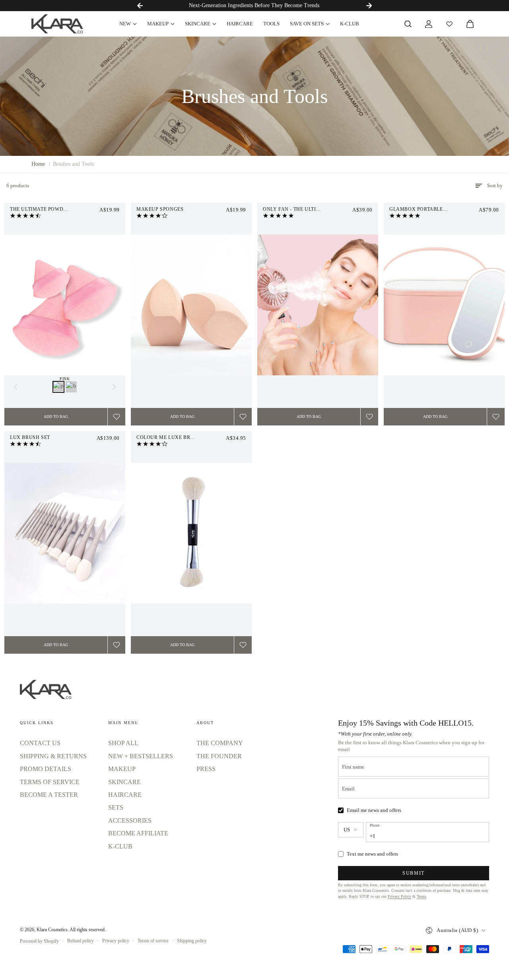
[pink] (58, 386)
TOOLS (271, 24)
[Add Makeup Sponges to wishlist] (243, 416)
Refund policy (80, 941)
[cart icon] (470, 23)
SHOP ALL (123, 743)
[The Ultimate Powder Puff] (64, 305)
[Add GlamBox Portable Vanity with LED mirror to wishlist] (496, 416)
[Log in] (428, 23)
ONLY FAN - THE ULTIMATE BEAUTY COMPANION (318, 209)
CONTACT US (40, 743)
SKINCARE (197, 24)
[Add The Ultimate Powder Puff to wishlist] (116, 416)
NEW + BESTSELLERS (140, 756)
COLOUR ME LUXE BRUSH (168, 437)
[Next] (369, 5)
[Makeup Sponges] (191, 305)
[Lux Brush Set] (64, 533)
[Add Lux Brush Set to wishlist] (116, 645)
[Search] (408, 23)
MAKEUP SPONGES (159, 209)
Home (38, 164)
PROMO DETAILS (45, 768)
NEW (125, 24)
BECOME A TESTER (49, 794)
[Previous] (140, 5)
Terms (421, 896)
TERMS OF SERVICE (50, 782)
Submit (413, 873)
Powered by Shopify (39, 941)
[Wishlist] (449, 23)
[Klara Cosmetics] (57, 24)
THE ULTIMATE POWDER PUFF (47, 209)
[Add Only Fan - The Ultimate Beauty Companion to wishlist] (369, 416)
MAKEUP (158, 24)
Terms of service (153, 941)
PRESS (206, 768)
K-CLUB (349, 24)
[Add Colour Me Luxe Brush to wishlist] (243, 645)
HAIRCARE (240, 24)
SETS (115, 807)
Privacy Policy (399, 896)
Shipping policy (192, 941)
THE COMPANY (219, 743)
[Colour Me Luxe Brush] (191, 533)
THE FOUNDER (219, 756)
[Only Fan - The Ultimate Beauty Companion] (317, 305)
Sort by (495, 185)
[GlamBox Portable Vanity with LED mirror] (444, 305)
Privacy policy (115, 941)
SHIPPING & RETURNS (53, 756)
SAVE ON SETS (307, 24)
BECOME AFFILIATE (138, 833)
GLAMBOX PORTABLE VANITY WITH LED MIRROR (444, 209)
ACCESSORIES (130, 820)
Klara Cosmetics (52, 929)
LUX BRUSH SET (30, 437)
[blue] (71, 386)
